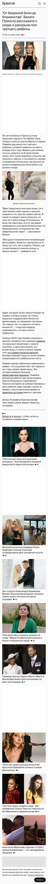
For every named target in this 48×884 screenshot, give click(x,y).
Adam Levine (14, 402)
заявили (40, 341)
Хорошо (40, 880)
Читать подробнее (36, 875)
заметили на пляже (12, 392)
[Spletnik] (8, 3)
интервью (7, 405)
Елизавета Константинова (23, 399)
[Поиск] (39, 3)
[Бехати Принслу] (24, 185)
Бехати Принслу (30, 402)
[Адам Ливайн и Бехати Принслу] (24, 56)
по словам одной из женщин (23, 352)
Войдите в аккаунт (12, 416)
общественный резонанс (15, 375)
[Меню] (44, 3)
